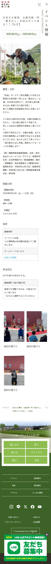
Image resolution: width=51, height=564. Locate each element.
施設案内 (37, 478)
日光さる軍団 (10, 257)
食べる (14, 452)
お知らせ (36, 517)
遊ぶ (14, 460)
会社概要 (36, 522)
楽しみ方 (14, 444)
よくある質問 (37, 492)
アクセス (13, 492)
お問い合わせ (13, 517)
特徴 (13, 485)
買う (36, 444)
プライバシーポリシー (13, 522)
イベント (13, 478)
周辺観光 (37, 485)
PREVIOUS (5, 407)
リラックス (36, 452)
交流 (36, 460)
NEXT (47, 407)
